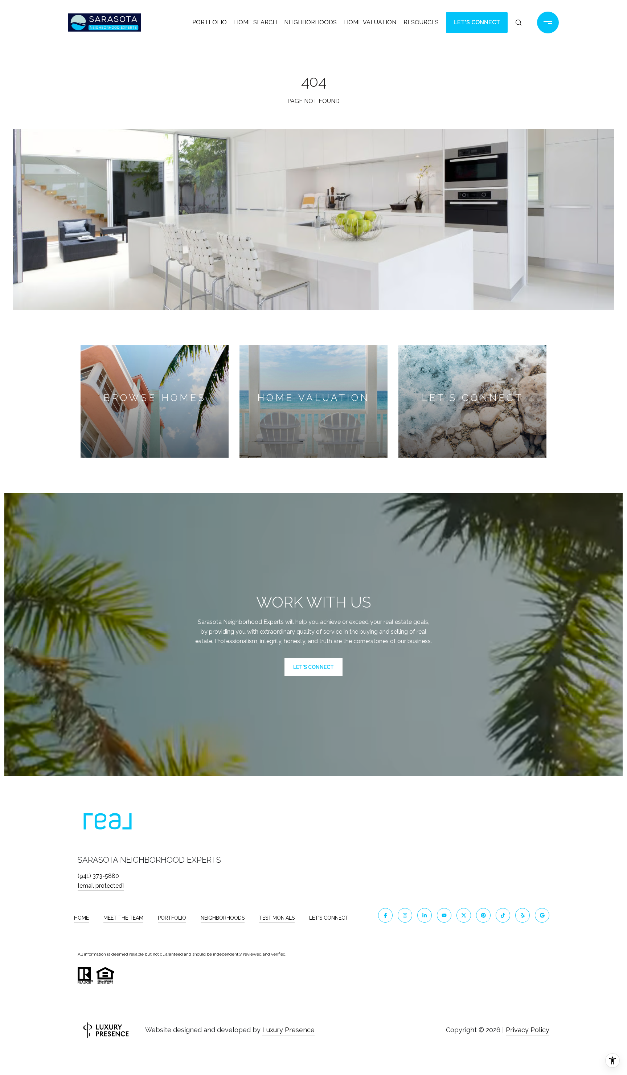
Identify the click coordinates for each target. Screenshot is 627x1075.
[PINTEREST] (483, 915)
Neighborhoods (310, 22)
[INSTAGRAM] (405, 915)
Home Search (255, 22)
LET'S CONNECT (328, 918)
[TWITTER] (463, 915)
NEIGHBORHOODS (223, 918)
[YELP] (522, 915)
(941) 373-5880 (98, 875)
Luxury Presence (288, 1030)
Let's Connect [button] (477, 22)
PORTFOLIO (172, 918)
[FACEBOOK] (385, 915)
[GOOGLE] (542, 915)
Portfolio (209, 22)
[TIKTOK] (503, 915)
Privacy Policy (527, 1030)
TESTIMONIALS (277, 918)
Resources (421, 22)
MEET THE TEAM (123, 918)
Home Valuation (370, 22)
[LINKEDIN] (424, 915)
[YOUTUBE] (444, 915)
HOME (81, 918)
